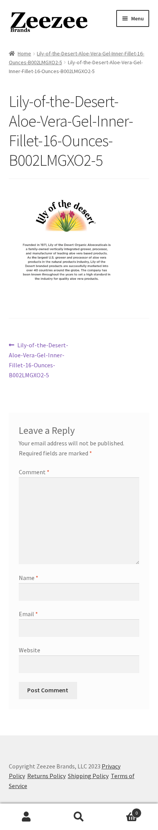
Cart (121, 810)
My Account (26, 817)
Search (79, 817)
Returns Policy (46, 776)
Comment (34, 472)
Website (29, 650)
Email (28, 614)
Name (28, 578)
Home (24, 53)
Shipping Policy (88, 776)
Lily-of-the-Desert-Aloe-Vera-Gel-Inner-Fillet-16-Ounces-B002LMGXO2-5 (39, 360)
